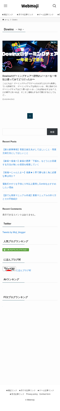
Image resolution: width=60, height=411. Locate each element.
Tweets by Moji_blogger (14, 232)
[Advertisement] (30, 342)
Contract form (44, 394)
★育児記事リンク (17, 394)
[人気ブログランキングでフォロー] (15, 250)
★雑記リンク (11, 390)
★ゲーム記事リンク (45, 390)
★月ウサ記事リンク (27, 390)
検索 (52, 131)
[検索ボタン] (54, 6)
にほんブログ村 (23, 270)
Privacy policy (32, 394)
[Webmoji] (30, 6)
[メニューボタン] (5, 6)
